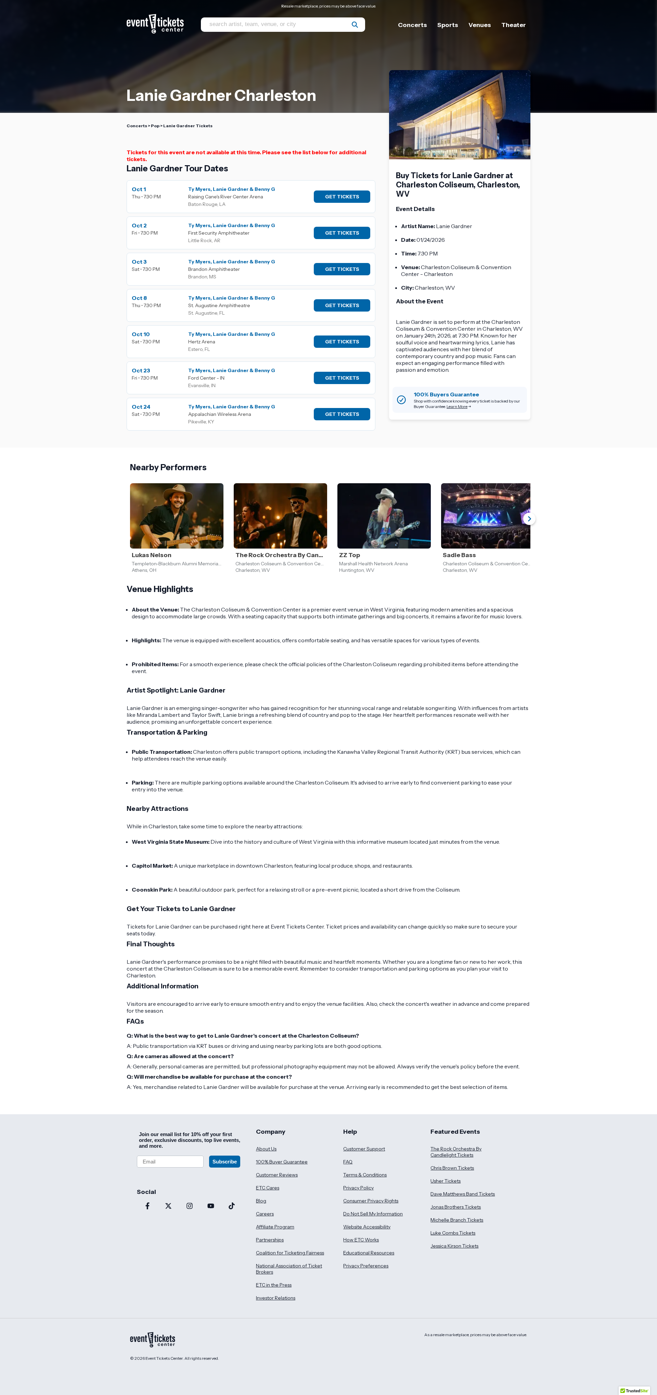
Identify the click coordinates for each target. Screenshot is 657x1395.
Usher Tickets (445, 1181)
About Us (266, 1149)
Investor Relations (275, 1298)
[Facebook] (147, 1206)
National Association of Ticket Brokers (289, 1269)
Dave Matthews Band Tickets (462, 1194)
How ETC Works (361, 1240)
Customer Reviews (277, 1175)
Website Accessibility (366, 1227)
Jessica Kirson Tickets (454, 1246)
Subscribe (224, 1161)
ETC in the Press (274, 1285)
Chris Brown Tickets (452, 1168)
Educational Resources (368, 1253)
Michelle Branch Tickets (456, 1220)
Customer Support (364, 1149)
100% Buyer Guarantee (282, 1162)
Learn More (457, 406)
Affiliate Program (275, 1227)
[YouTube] (210, 1206)
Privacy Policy (358, 1188)
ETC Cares (267, 1188)
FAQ (347, 1162)
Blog (261, 1201)
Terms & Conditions (365, 1175)
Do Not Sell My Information (373, 1214)
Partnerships (270, 1240)
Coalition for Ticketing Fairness (290, 1253)
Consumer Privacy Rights (370, 1201)
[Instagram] (189, 1206)
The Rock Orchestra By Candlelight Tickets (455, 1152)
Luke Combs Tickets (452, 1233)
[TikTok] (231, 1206)
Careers (265, 1214)
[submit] (355, 24)
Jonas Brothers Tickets (455, 1207)
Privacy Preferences (365, 1266)
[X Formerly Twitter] (168, 1206)
